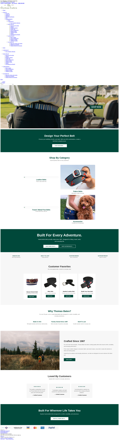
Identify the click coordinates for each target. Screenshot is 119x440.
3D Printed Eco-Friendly (15, 34)
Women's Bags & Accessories (16, 45)
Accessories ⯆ (11, 42)
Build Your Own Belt (14, 25)
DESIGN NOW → (87, 296)
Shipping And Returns (9, 16)
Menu (1, 79)
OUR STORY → (69, 359)
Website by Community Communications (6, 438)
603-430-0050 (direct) (4, 431)
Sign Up (2, 436)
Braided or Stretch (14, 27)
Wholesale (7, 15)
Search (3, 81)
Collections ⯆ (10, 21)
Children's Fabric (13, 32)
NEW (9, 20)
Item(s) (3, 82)
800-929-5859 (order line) (5, 430)
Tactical (11, 33)
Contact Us (7, 14)
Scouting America (8, 19)
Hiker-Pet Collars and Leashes (16, 43)
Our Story (7, 13)
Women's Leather (13, 39)
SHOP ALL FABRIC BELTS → (59, 418)
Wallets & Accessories (14, 44)
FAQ (6, 17)
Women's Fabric (13, 31)
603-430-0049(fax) (3, 432)
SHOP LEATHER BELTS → (67, 246)
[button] (117, 104)
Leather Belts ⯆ (11, 35)
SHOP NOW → (32, 296)
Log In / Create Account (5, 3)
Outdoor (12, 26)
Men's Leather (13, 37)
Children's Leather (14, 40)
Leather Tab (12, 29)
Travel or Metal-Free (14, 30)
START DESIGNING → (59, 145)
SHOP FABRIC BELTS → (51, 246)
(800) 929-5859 (21, 3)
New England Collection (15, 22)
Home (4, 10)
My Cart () (14, 3)
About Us (5, 12)
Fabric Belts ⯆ (11, 24)
